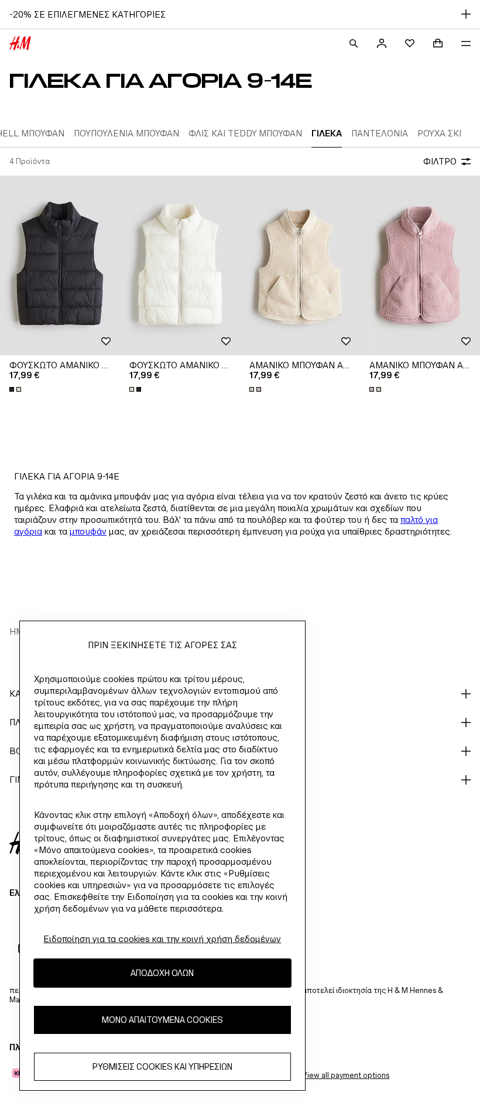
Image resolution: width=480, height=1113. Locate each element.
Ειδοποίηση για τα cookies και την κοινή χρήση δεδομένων (162, 939)
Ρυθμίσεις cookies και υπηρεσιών (162, 1066)
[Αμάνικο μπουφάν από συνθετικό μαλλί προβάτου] (300, 266)
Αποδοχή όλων (162, 973)
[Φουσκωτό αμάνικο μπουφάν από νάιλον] (60, 266)
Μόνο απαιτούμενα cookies (162, 1020)
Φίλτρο (440, 161)
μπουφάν (88, 531)
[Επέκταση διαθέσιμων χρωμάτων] (16, 389)
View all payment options (345, 1075)
